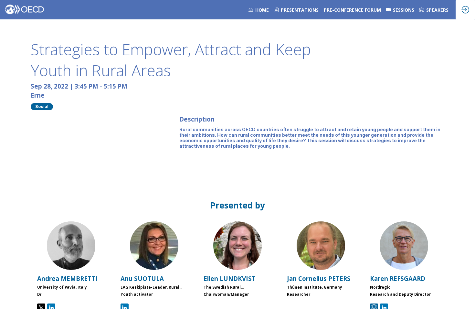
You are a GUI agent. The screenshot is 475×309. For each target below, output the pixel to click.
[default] (296, 9)
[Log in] (465, 9)
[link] (258, 9)
